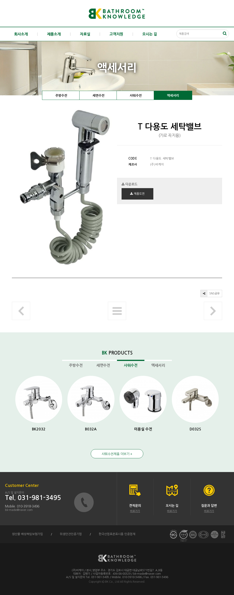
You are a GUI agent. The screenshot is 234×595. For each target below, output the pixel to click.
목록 (117, 311)
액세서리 (173, 95)
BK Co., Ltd (112, 581)
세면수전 (98, 95)
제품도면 (139, 193)
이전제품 (21, 311)
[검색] (225, 33)
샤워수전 (136, 95)
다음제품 (213, 311)
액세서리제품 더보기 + (117, 454)
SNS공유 (214, 293)
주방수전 (61, 95)
